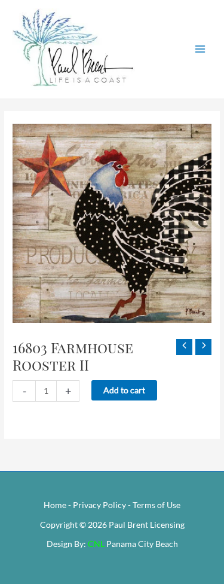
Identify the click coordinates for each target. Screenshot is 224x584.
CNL (96, 544)
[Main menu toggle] (200, 49)
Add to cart (124, 390)
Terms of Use (156, 505)
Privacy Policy (99, 505)
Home (55, 505)
